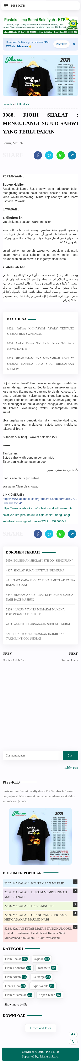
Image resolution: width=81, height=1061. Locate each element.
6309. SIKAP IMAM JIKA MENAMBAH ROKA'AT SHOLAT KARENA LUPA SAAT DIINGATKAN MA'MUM (40, 364)
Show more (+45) (15, 1004)
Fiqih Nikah (15, 977)
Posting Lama (69, 660)
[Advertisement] (40, 709)
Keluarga (41, 977)
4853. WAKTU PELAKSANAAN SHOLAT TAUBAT (38, 624)
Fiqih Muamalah (18, 995)
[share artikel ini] (38, 155)
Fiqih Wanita (43, 986)
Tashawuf (46, 968)
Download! (61, 43)
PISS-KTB (11, 782)
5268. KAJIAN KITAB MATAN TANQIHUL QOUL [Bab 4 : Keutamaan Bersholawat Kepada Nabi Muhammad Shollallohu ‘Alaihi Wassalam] (38, 933)
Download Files (40, 1028)
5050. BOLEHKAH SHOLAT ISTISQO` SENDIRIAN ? (40, 560)
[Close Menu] (74, 44)
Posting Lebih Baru (14, 660)
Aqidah (41, 959)
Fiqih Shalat (16, 959)
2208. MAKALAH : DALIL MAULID (29, 906)
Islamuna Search (49, 1056)
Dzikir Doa (15, 986)
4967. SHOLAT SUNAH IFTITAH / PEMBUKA (35, 570)
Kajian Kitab (49, 995)
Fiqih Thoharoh (18, 968)
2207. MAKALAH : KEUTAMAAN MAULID (34, 883)
